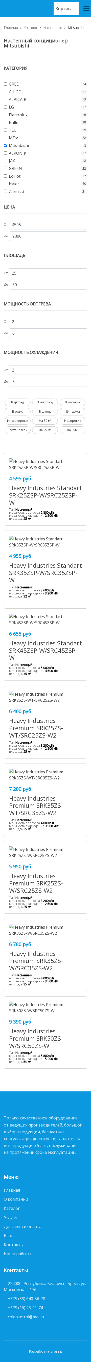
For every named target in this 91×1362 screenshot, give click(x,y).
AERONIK (17, 153)
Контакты (14, 1244)
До (6, 236)
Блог (8, 1235)
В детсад (17, 402)
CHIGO (15, 92)
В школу (45, 411)
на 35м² (72, 430)
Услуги (10, 1217)
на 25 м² (45, 430)
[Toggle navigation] (84, 8)
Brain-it (56, 1351)
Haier (14, 184)
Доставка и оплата (22, 1226)
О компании (16, 1199)
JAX (12, 161)
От (6, 224)
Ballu (13, 122)
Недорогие (72, 420)
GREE (14, 84)
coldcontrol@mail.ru (27, 1317)
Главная (11, 27)
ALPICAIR (17, 99)
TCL (12, 130)
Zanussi (16, 191)
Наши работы (17, 1253)
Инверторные (17, 420)
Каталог (31, 27)
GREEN (15, 168)
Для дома (72, 411)
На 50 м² (45, 420)
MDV (13, 138)
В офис (17, 411)
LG (11, 107)
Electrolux (18, 115)
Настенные (52, 27)
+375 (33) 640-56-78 (26, 1298)
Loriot (14, 176)
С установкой (18, 430)
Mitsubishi (19, 145)
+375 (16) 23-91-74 (25, 1308)
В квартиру (45, 402)
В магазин (72, 402)
